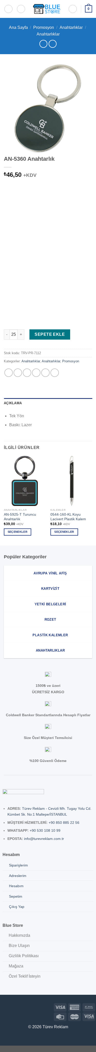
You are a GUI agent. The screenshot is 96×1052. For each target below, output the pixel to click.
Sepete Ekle (50, 334)
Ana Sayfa (18, 27)
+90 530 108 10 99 (45, 830)
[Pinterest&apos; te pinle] (45, 372)
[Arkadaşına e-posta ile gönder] (36, 372)
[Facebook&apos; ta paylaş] (18, 372)
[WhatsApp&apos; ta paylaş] (8, 372)
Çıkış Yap (16, 907)
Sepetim (15, 896)
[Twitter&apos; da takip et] (20, 1007)
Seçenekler (17, 531)
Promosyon (43, 27)
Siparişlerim (18, 865)
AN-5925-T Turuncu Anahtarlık (20, 517)
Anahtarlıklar (71, 27)
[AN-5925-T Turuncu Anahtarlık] (25, 481)
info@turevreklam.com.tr (44, 839)
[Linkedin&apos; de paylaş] (54, 372)
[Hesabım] (73, 9)
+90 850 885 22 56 (64, 822)
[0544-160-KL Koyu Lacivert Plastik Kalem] (71, 481)
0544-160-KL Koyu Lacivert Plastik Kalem (68, 517)
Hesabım (16, 886)
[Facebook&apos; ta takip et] (4, 1007)
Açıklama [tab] (13, 403)
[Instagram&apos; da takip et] (12, 1007)
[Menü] (8, 9)
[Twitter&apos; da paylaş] (27, 372)
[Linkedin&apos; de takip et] (28, 1007)
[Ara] (21, 9)
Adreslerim (17, 876)
